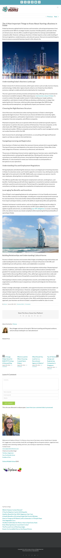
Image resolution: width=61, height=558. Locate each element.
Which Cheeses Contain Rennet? (12, 510)
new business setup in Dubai (44, 96)
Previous (50, 16)
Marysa (5, 304)
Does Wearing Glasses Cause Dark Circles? (15, 525)
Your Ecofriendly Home (8, 455)
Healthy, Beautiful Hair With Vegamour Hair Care (17, 514)
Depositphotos (35, 550)
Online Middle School (9, 461)
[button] (3, 356)
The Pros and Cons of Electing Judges (13, 527)
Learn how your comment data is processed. (39, 407)
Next (55, 16)
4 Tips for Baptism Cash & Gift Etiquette (14, 512)
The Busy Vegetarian (8, 453)
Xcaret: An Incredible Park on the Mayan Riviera (17, 529)
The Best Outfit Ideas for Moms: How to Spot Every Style (19, 522)
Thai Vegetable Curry (8, 520)
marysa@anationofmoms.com (10, 448)
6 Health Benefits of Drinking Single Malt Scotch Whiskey (20, 516)
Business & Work (20, 304)
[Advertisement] (30, 491)
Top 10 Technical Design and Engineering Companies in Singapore (52, 361)
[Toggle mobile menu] (58, 7)
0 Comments (27, 304)
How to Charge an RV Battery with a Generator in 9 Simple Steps (22, 518)
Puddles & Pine (6, 457)
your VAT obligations (38, 208)
